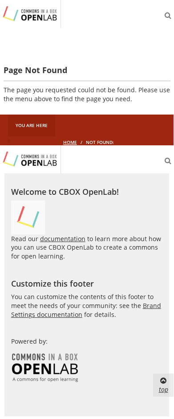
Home (70, 142)
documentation (62, 238)
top (163, 389)
